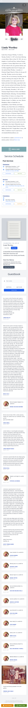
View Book (6, 248)
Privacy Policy (10, 702)
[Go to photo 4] (11, 682)
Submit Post (14, 290)
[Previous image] (3, 675)
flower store (17, 140)
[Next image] (25, 675)
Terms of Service (18, 702)
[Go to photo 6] (13, 682)
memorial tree (18, 137)
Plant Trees (20, 173)
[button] (14, 675)
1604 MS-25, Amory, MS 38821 (12, 170)
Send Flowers (19, 203)
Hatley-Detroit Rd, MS (10, 201)
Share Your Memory (8, 267)
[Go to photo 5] (12, 682)
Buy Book (14, 248)
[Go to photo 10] (16, 682)
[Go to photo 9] (15, 682)
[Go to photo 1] (9, 682)
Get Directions (8, 173)
